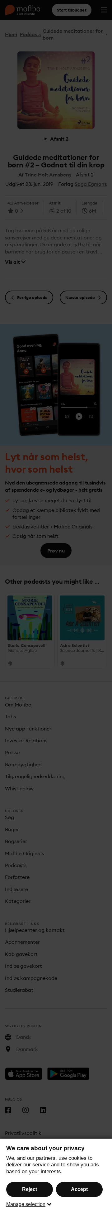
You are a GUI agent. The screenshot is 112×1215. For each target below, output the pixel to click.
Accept (79, 1189)
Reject (29, 1189)
